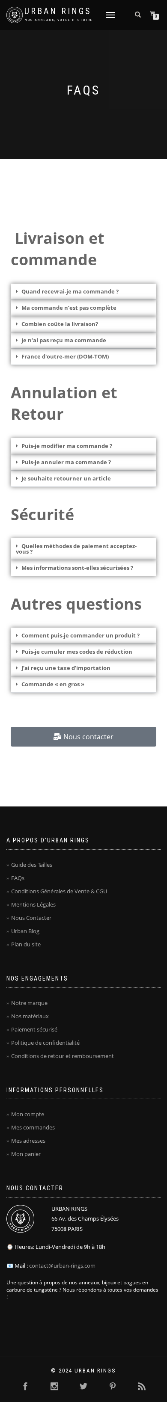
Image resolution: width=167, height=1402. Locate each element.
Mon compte (27, 1114)
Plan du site (26, 944)
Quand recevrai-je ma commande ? (70, 291)
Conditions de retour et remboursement (62, 1056)
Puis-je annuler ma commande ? (66, 462)
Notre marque (29, 1003)
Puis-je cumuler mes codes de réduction (76, 651)
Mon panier (26, 1154)
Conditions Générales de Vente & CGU (59, 891)
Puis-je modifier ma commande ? (66, 446)
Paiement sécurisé (34, 1029)
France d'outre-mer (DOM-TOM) (65, 356)
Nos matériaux (30, 1016)
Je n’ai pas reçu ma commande (63, 340)
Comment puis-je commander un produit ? (80, 635)
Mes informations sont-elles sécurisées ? (77, 568)
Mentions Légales (33, 904)
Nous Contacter (31, 918)
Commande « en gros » (52, 684)
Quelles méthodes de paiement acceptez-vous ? (76, 548)
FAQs (17, 878)
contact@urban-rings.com (62, 1265)
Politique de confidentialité (45, 1042)
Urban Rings (58, 11)
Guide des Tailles (31, 864)
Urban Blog (25, 931)
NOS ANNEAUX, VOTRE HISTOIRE (59, 20)
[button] (83, 292)
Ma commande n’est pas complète (68, 307)
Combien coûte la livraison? (59, 324)
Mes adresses (28, 1140)
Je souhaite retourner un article (66, 478)
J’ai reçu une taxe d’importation (65, 668)
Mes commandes (33, 1127)
